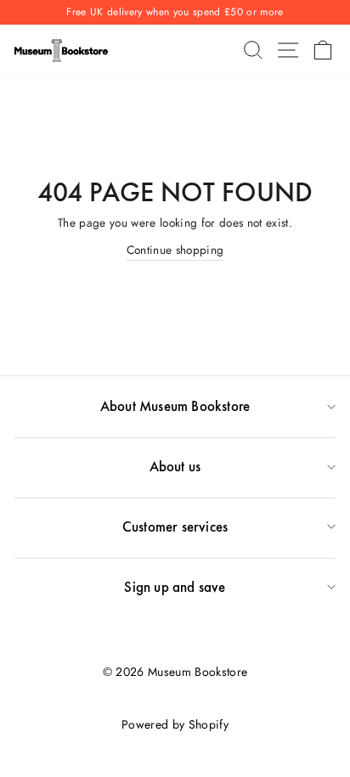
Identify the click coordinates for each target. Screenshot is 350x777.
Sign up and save (174, 586)
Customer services (175, 526)
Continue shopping (175, 249)
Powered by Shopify (175, 724)
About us (175, 466)
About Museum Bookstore (175, 406)
